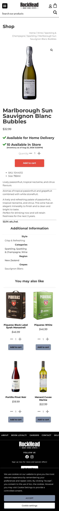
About (5, 435)
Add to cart (29, 163)
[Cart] (55, 5)
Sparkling (32, 36)
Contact (46, 435)
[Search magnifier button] (55, 13)
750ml (17, 176)
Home (32, 33)
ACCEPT (29, 498)
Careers (34, 435)
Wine (40, 33)
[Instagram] (32, 456)
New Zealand (12, 260)
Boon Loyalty (19, 435)
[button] (4, 6)
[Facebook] (27, 456)
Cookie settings (29, 505)
